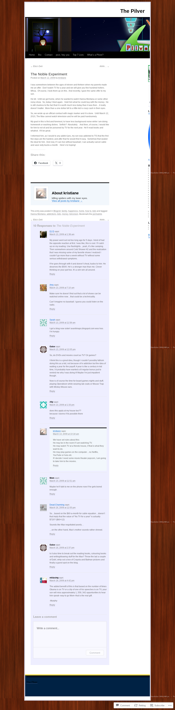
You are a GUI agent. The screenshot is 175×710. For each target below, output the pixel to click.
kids (94, 211)
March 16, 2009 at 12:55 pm (63, 507)
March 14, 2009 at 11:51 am (62, 481)
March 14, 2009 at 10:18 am (66, 434)
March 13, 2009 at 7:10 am (62, 288)
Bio (39, 55)
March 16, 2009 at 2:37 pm (62, 548)
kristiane (62, 78)
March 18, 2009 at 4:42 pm (62, 580)
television (73, 214)
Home (32, 55)
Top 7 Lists (78, 55)
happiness (73, 211)
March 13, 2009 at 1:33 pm (62, 405)
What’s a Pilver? (95, 55)
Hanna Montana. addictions (43, 214)
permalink (97, 214)
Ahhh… (104, 66)
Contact (48, 55)
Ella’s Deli (37, 66)
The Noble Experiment (49, 74)
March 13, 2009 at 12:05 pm (63, 349)
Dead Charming (57, 505)
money (65, 214)
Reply (52, 274)
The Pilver (132, 11)
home (81, 211)
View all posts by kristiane (67, 200)
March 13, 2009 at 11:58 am (62, 323)
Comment (95, 652)
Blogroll (57, 211)
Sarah (52, 320)
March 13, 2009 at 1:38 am (62, 234)
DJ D (52, 231)
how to (88, 211)
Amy (52, 285)
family (64, 211)
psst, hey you (62, 55)
